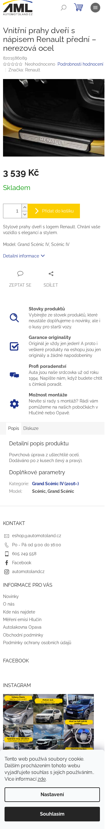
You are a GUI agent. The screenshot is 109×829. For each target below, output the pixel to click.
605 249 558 (24, 553)
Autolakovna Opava (22, 627)
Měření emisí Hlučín (22, 619)
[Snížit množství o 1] (24, 214)
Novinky (11, 596)
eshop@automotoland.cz (36, 535)
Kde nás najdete (19, 612)
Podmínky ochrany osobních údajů (37, 642)
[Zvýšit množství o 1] (24, 207)
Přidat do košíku (58, 211)
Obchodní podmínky (23, 635)
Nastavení (52, 794)
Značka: (24, 69)
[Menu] (95, 8)
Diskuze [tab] (30, 428)
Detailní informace (21, 256)
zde (42, 779)
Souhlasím (52, 814)
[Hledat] (64, 8)
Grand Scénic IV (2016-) (55, 483)
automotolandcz (28, 571)
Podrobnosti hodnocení (80, 64)
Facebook (21, 562)
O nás (9, 604)
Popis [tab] (13, 428)
